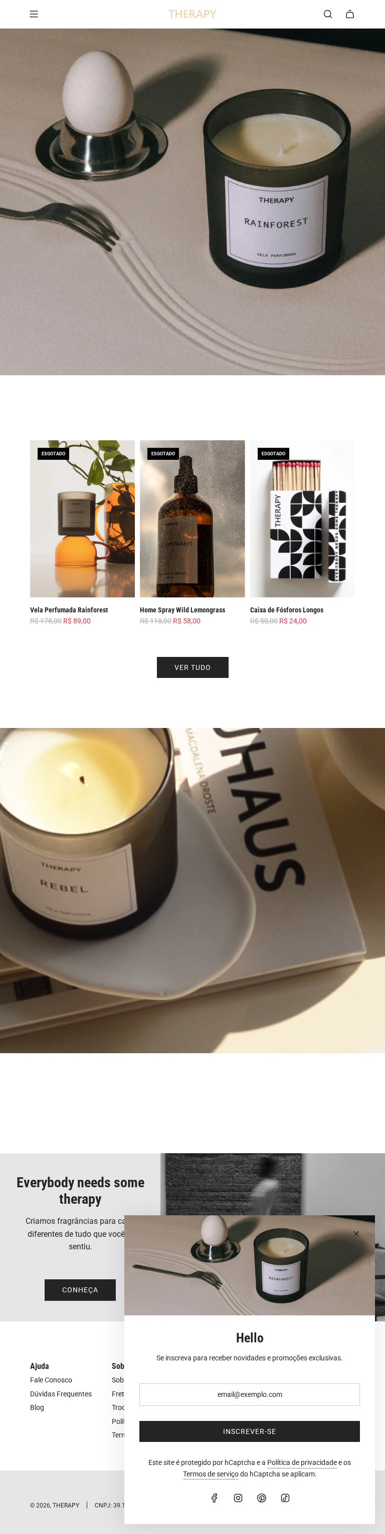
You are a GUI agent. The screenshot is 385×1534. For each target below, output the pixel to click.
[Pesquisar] (328, 14)
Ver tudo (192, 667)
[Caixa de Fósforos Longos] (302, 518)
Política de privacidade (302, 1462)
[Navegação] (34, 14)
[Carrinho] (350, 14)
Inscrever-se (249, 1431)
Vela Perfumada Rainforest (69, 610)
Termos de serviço (211, 1474)
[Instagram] (238, 1498)
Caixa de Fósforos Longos (286, 610)
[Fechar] (356, 1234)
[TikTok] (285, 1498)
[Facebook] (215, 1498)
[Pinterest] (262, 1498)
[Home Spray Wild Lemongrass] (192, 518)
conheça (80, 1290)
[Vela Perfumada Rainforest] (82, 518)
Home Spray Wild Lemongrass (182, 610)
